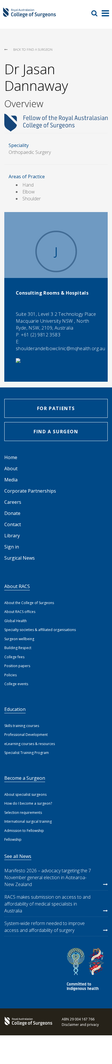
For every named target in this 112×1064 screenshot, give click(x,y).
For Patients (56, 408)
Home (10, 457)
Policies (10, 675)
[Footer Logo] (27, 1021)
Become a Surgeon (24, 778)
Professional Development (26, 734)
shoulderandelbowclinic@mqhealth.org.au (60, 348)
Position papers (17, 665)
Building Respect (17, 647)
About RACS (17, 586)
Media (11, 480)
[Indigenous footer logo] (86, 970)
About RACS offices (19, 611)
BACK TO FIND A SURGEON (33, 49)
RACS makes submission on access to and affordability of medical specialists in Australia (47, 904)
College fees (14, 657)
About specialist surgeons (25, 794)
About (11, 468)
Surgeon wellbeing (19, 638)
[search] (96, 13)
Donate (12, 513)
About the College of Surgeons (29, 602)
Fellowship (13, 839)
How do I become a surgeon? (28, 803)
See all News (17, 856)
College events (16, 683)
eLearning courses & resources (29, 743)
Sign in (11, 547)
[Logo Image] (29, 15)
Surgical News (19, 558)
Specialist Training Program (26, 752)
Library (12, 535)
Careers (12, 502)
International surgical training (28, 821)
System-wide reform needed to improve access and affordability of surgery (44, 926)
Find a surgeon (56, 431)
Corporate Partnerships (30, 491)
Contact (12, 524)
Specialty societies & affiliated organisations (40, 629)
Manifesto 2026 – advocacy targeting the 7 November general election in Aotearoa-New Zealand (47, 877)
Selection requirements (23, 812)
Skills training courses (21, 725)
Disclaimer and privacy (80, 1024)
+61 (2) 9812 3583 (40, 335)
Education (15, 709)
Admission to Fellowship (24, 830)
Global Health (15, 620)
